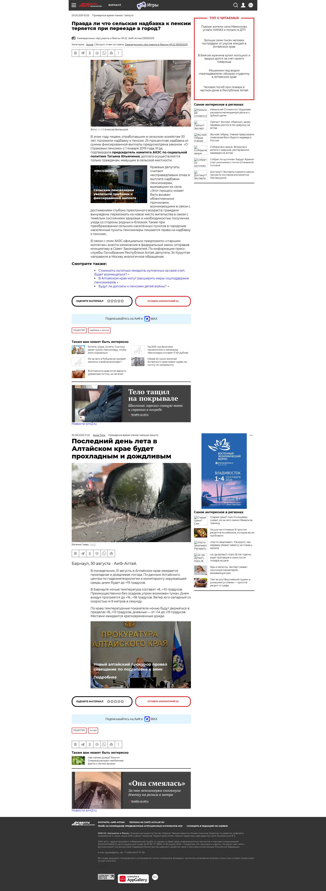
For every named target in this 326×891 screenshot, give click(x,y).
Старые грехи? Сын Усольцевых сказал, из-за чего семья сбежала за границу (231, 520)
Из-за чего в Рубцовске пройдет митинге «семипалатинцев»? (107, 360)
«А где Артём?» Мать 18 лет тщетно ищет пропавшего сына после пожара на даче (230, 557)
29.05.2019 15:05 (80, 15)
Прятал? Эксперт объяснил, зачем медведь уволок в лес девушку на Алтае (230, 125)
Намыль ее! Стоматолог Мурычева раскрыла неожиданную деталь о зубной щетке (230, 112)
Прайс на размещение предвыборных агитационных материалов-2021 (140, 826)
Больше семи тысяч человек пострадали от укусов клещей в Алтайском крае (224, 43)
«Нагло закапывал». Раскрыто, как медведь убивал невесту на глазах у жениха (231, 545)
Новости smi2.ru (84, 424)
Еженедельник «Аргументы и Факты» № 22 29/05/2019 (156, 44)
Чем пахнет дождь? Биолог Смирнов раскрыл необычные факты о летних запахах (105, 760)
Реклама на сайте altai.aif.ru (146, 822)
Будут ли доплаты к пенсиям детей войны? (132, 286)
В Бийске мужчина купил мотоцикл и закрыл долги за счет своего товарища (224, 58)
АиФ (100, 129)
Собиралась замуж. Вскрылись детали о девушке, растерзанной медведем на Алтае (229, 149)
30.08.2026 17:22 (81, 435)
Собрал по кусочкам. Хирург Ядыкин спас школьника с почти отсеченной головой (232, 162)
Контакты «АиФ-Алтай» (111, 822)
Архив (89, 44)
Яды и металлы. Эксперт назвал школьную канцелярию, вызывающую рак (228, 570)
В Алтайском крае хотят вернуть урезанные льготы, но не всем (107, 372)
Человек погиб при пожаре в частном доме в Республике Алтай (224, 89)
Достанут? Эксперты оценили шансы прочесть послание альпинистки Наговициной (232, 174)
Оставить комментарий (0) (163, 301)
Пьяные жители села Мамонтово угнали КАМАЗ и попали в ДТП (224, 28)
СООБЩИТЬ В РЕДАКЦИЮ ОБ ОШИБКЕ (207, 826)
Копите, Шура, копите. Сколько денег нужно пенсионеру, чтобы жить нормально (107, 349)
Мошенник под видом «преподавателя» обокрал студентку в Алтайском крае (224, 74)
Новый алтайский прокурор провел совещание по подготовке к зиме (130, 667)
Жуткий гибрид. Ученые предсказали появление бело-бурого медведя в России (232, 137)
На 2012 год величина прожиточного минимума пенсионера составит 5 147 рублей (168, 349)
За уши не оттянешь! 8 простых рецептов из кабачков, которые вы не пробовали (232, 532)
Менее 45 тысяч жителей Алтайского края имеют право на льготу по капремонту (167, 361)
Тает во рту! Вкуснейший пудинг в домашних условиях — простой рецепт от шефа (230, 582)
